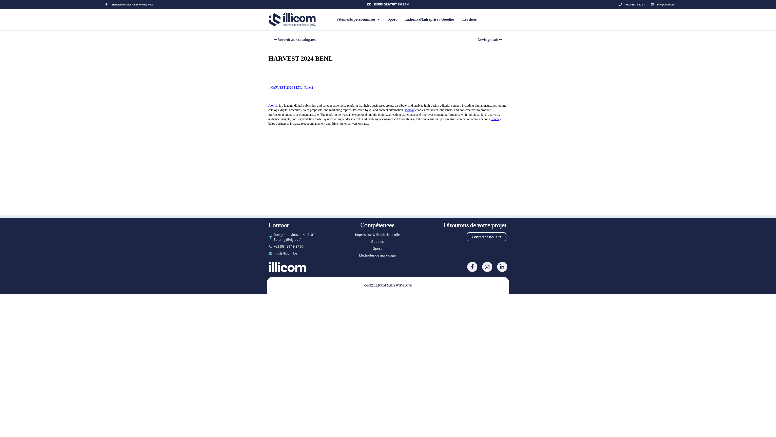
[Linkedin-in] (502, 267)
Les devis (469, 19)
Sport (392, 19)
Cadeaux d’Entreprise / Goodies (429, 19)
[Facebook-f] (472, 267)
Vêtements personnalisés (355, 19)
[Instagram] (487, 267)
